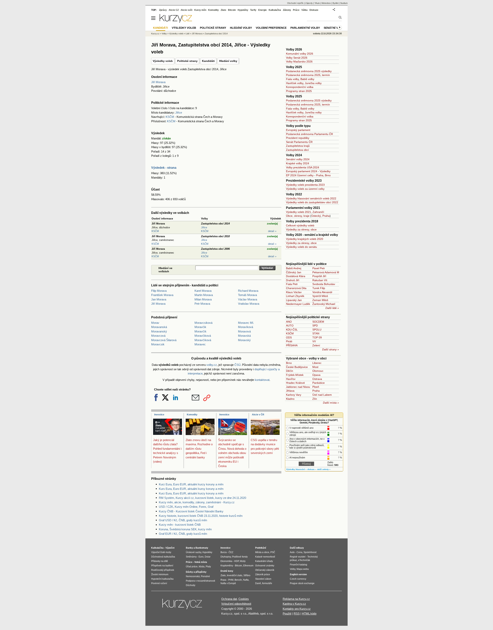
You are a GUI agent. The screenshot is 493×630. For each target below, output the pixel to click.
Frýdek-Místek (295, 374)
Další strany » (330, 349)
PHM (230, 580)
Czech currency (298, 579)
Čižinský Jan (293, 272)
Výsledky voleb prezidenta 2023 (305, 184)
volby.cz (211, 364)
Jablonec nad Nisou (298, 386)
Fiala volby (292, 79)
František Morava (162, 295)
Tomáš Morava (247, 295)
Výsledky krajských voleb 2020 (304, 238)
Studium (344, 3)
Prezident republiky (297, 137)
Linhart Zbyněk (295, 296)
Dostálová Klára (295, 276)
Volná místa (200, 562)
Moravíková (245, 327)
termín (326, 75)
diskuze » (311, 469)
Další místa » (331, 402)
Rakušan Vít (319, 280)
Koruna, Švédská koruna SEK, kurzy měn (185, 529)
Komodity (192, 414)
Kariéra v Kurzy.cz (294, 603)
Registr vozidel (297, 556)
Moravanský (159, 331)
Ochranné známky (264, 565)
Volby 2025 (294, 67)
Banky (189, 548)
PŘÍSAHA (292, 345)
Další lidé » (332, 308)
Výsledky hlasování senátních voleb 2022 (311, 198)
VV (314, 341)
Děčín (289, 370)
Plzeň (315, 386)
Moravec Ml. (246, 322)
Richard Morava (248, 290)
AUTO (289, 325)
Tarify (253, 10)
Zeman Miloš (320, 300)
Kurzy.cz (155, 33)
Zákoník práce (262, 574)
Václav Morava (247, 299)
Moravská (244, 335)
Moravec (200, 344)
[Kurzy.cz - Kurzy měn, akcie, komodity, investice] (176, 21)
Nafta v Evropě (228, 583)
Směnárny (191, 556)
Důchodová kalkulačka (163, 556)
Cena (299, 552)
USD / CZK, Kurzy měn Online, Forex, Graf (186, 506)
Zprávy (163, 10)
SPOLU (316, 329)
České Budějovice (297, 367)
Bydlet (335, 3)
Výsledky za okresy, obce (301, 229)
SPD (315, 325)
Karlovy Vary (293, 394)
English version (298, 574)
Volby (164, 33)
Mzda (202, 566)
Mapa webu (303, 569)
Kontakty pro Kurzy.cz (297, 608)
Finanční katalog (298, 564)
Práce (296, 10)
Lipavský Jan (294, 300)
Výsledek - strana (163, 167)
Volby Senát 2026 (296, 57)
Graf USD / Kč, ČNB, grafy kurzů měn (183, 520)
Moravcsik (157, 344)
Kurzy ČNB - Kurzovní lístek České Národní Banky (191, 511)
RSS (297, 613)
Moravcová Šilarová (163, 340)
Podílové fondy (240, 556)
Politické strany (187, 60)
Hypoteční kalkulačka (162, 579)
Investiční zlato (234, 575)
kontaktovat (262, 379)
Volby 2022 (294, 194)
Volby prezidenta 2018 (302, 221)
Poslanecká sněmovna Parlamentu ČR (309, 134)
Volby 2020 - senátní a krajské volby (312, 234)
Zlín (314, 398)
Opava (316, 374)
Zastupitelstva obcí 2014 (216, 33)
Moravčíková (203, 340)
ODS (289, 337)
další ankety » (323, 469)
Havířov (290, 378)
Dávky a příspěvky (196, 572)
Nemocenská (193, 576)
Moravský (244, 340)
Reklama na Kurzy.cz (296, 598)
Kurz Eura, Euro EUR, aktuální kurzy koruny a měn (191, 484)
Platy (208, 566)
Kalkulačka (275, 10)
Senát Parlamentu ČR (299, 141)
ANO (289, 321)
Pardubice (318, 382)
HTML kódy (309, 613)
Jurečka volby (313, 83)
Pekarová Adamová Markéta (329, 272)
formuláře (267, 583)
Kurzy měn (200, 10)
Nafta (246, 580)
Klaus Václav (294, 292)
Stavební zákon (263, 579)
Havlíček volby (294, 83)
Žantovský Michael (323, 303)
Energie (262, 10)
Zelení (316, 345)
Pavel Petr (318, 268)
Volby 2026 (294, 49)
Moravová (244, 331)
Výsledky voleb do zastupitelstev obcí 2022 (312, 202)
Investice (159, 414)
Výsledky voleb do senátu (301, 246)
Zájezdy (309, 3)
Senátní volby (334, 27)
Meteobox (326, 3)
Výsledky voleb (163, 60)
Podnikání (260, 548)
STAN (315, 333)
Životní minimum (159, 574)
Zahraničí (318, 211)
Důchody (190, 585)
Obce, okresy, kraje (297, 215)
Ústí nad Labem (322, 394)
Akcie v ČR (258, 414)
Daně (258, 583)
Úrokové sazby (193, 552)
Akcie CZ (174, 10)
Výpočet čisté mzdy (161, 552)
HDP (236, 561)
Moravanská (159, 327)
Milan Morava (203, 299)
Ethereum (248, 565)
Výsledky (325, 171)
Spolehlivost (310, 552)
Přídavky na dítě (159, 561)
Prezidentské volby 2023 (304, 180)
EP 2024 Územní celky (300, 175)
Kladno (290, 398)
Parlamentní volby (305, 27)
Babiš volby (307, 79)
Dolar (207, 556)
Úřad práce (192, 566)
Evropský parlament (298, 130)
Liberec (316, 362)
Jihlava (290, 390)
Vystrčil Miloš (320, 296)
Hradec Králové (295, 382)
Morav (155, 322)
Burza (224, 552)
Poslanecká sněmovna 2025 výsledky (309, 71)
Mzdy (243, 561)
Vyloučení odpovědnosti (236, 603)
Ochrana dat (229, 598)
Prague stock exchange (302, 583)
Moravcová (158, 335)
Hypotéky (243, 10)
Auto (292, 552)
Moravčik (200, 327)
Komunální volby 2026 (299, 53)
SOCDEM (318, 321)
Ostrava (317, 378)
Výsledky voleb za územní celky (305, 188)
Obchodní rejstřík (295, 3)
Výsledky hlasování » (296, 469)
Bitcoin (232, 10)
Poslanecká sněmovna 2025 (303, 75)
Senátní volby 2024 (297, 159)
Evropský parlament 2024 (301, 171)
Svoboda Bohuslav (323, 284)
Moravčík (200, 331)
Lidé (187, 33)
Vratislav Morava (248, 303)
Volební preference (271, 27)
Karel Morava (203, 290)
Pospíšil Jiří (319, 276)
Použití (287, 613)
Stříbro (246, 575)
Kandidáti (208, 60)
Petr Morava (202, 303)
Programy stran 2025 (299, 91)
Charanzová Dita (296, 288)
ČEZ (231, 552)
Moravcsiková (203, 322)
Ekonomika (226, 561)
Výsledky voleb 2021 (298, 211)
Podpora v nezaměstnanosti (200, 580)
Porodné (205, 576)
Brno (328, 175)
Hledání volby (228, 60)
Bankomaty (201, 548)
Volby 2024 (294, 155)
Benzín (238, 580)
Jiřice (178, 112)
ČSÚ (237, 364)
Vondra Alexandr (322, 292)
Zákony (287, 10)
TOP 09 (317, 337)
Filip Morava (159, 290)
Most (315, 367)
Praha (319, 175)
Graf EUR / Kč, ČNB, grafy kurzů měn (183, 533)
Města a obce (262, 552)
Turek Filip (318, 288)
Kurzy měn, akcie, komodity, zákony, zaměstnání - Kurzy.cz (197, 502)
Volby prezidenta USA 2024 (302, 167)
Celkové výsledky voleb (300, 225)
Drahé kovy (227, 571)
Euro (201, 556)
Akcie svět (186, 10)
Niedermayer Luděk (298, 303)
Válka (304, 10)
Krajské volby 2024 (297, 163)
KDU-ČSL (292, 329)
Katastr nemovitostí (265, 556)
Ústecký (316, 215)
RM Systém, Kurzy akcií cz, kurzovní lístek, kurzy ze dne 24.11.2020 (202, 497)
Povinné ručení (159, 583)
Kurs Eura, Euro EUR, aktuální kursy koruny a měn (191, 488)
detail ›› (272, 231)
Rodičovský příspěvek (162, 570)
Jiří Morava (158, 82)
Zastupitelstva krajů (298, 145)
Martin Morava (204, 295)
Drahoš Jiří (292, 280)
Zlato (223, 10)
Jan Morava (158, 299)
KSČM (170, 116)
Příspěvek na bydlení (162, 565)
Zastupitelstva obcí (297, 149)
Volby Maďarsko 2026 (299, 61)
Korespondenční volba (299, 87)
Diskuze (313, 10)
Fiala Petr (292, 284)
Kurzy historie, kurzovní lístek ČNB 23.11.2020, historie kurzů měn (200, 515)
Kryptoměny (227, 565)
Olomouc (317, 370)
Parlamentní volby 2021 (303, 207)
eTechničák (304, 560)
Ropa (223, 580)
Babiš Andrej (293, 268)
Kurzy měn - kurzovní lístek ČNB (180, 524)
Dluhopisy (226, 556)
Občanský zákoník (264, 570)
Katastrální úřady (264, 561)
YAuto (317, 3)
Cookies (243, 598)
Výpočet (169, 548)
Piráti (289, 341)
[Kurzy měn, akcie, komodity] (182, 605)
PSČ (272, 552)
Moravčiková (203, 335)
